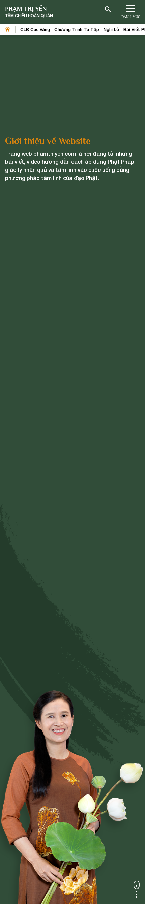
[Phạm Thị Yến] (29, 12)
